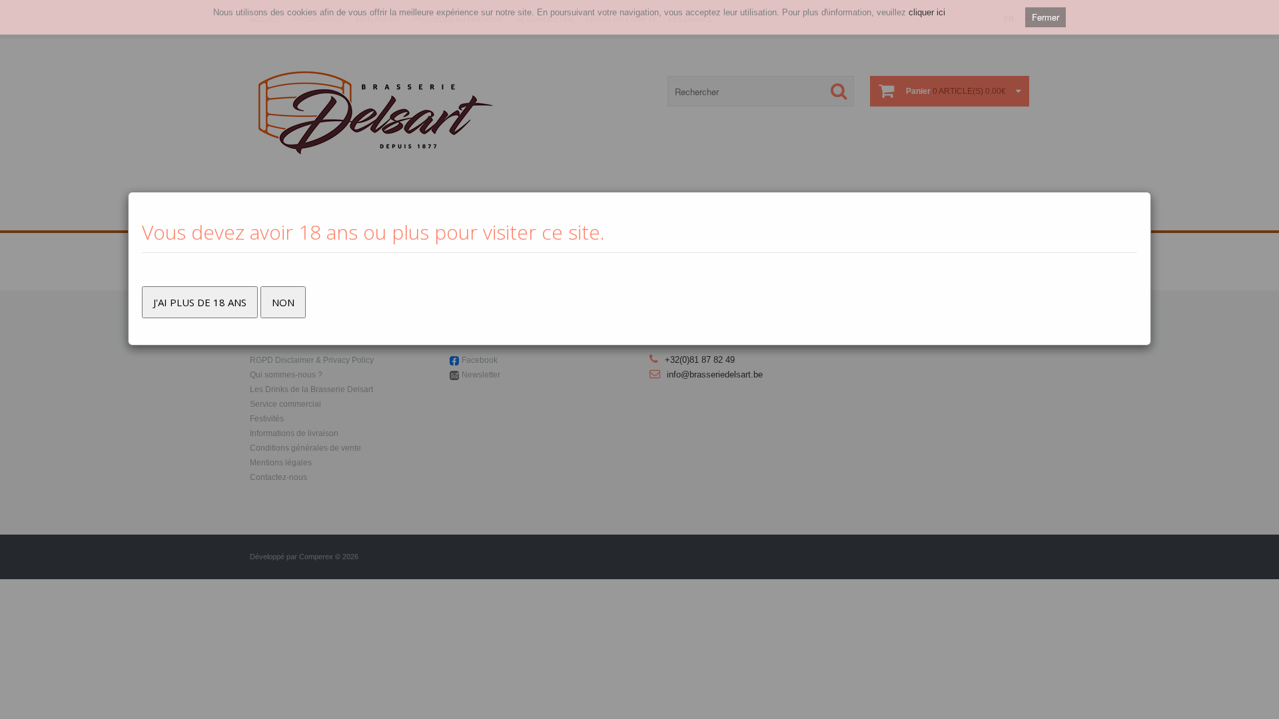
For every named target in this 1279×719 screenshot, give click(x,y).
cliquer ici (927, 12)
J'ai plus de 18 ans (199, 302)
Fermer (1045, 17)
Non (283, 302)
